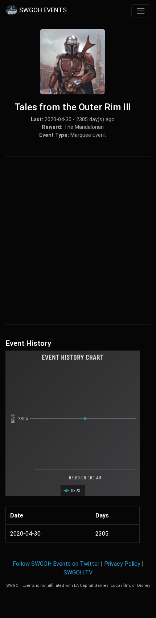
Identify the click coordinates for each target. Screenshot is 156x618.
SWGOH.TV (78, 572)
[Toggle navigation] (140, 10)
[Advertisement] (78, 240)
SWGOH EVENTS (43, 10)
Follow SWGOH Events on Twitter (56, 563)
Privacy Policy (122, 563)
